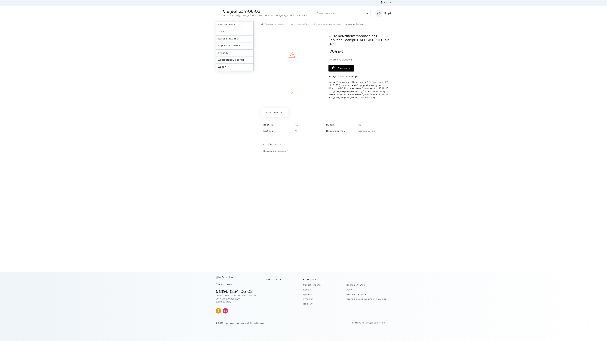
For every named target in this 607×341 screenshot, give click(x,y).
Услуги (222, 32)
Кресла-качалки (355, 285)
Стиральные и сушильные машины (366, 299)
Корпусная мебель (229, 46)
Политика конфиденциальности (368, 323)
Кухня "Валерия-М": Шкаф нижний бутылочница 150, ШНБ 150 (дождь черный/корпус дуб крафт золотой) (358, 88)
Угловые (308, 299)
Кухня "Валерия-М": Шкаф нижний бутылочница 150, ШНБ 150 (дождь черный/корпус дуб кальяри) (358, 94)
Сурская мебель (366, 131)
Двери (222, 67)
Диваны (307, 294)
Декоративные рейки (231, 60)
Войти (387, 3)
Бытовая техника (228, 39)
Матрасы (223, 53)
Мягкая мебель (227, 25)
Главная (269, 24)
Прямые (308, 304)
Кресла (307, 290)
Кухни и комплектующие (327, 24)
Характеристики (274, 112)
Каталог (281, 24)
